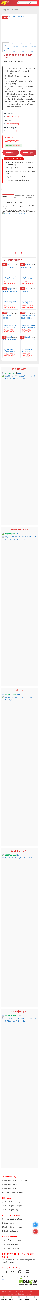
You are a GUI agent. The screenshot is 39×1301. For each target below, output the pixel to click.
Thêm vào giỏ (10, 153)
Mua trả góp (28, 153)
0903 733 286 (10, 855)
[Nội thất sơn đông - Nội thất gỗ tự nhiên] (7, 3)
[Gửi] (35, 3)
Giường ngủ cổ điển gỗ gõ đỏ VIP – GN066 (10, 302)
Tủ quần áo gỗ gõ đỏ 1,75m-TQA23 (28, 302)
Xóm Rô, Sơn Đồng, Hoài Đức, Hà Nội (19, 858)
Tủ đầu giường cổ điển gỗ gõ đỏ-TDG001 (27, 350)
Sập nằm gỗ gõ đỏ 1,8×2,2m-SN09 (27, 278)
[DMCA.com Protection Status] (28, 1281)
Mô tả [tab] (4, 196)
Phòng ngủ (6, 10)
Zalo (19, 373)
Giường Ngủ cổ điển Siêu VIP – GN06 (10, 278)
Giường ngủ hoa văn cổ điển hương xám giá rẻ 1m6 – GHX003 (28, 326)
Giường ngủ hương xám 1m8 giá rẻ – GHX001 (10, 326)
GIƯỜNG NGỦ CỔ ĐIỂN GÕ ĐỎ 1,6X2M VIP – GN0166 (10, 350)
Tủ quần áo (16, 10)
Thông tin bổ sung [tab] (19, 196)
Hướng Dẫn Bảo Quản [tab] (29, 196)
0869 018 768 (10, 534)
